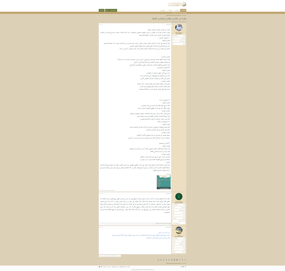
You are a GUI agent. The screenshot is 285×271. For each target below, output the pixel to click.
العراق (174, 251)
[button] (174, 10)
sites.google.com (176, 223)
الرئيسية (104, 266)
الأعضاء (170, 10)
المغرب (174, 218)
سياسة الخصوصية (114, 266)
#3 (100, 227)
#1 (100, 24)
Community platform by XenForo (142, 269)
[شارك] (102, 24)
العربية (181, 266)
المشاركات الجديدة (182, 12)
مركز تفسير (163, 10)
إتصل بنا (128, 266)
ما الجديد (177, 10)
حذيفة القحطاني (182, 21)
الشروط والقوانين (122, 266)
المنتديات (183, 10)
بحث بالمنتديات (175, 12)
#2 (100, 193)
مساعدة (108, 266)
